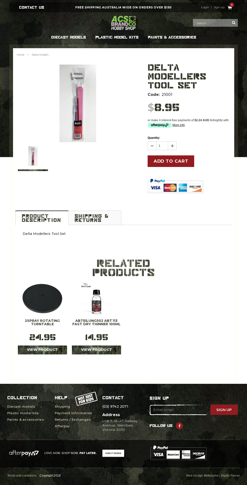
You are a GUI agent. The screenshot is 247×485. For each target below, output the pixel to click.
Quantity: (154, 138)
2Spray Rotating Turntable (42, 322)
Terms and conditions (21, 475)
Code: (154, 94)
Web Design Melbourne (202, 475)
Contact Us (31, 7)
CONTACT (113, 397)
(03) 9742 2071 (115, 406)
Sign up (219, 7)
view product (42, 349)
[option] (78, 103)
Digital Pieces (230, 475)
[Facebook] (179, 425)
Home (21, 54)
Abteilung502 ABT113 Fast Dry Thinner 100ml (96, 322)
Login (205, 7)
